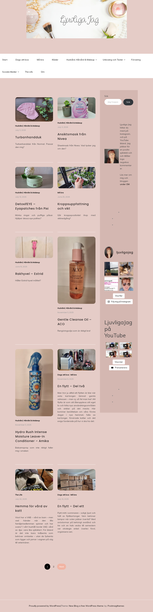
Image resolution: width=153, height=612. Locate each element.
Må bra (40, 59)
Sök (106, 96)
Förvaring (136, 59)
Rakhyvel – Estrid (29, 274)
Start (4, 59)
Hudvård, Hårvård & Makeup (80, 59)
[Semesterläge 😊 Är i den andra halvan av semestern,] (126, 284)
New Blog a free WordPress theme (86, 606)
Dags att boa (22, 59)
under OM (125, 184)
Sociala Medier (9, 71)
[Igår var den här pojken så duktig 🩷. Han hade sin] (126, 269)
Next (61, 566)
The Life (29, 71)
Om (43, 71)
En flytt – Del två (71, 386)
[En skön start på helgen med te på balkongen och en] (111, 269)
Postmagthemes (116, 606)
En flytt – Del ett (71, 506)
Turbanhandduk (28, 137)
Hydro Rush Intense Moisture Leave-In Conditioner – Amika (32, 436)
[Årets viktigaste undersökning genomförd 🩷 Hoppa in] (111, 284)
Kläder (55, 59)
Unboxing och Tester (113, 59)
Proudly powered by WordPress (45, 606)
